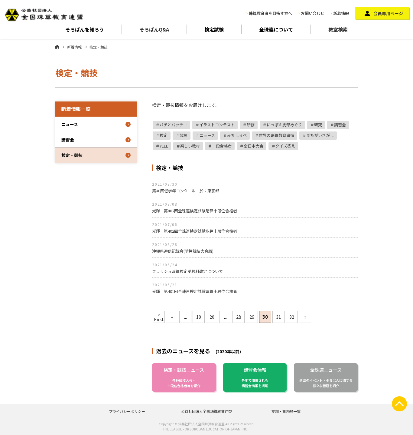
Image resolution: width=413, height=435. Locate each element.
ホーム (57, 47)
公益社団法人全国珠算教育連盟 (206, 411)
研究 (318, 125)
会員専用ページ (388, 13)
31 (278, 317)
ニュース (207, 135)
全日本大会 (253, 146)
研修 (251, 125)
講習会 (340, 125)
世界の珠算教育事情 (276, 135)
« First (159, 316)
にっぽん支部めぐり (284, 125)
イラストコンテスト (217, 125)
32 (291, 317)
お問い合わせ (312, 13)
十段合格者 (222, 146)
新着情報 (341, 13)
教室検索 (338, 29)
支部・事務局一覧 (286, 411)
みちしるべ (237, 135)
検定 (163, 135)
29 (251, 317)
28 (238, 317)
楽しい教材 (190, 146)
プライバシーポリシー (127, 411)
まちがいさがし (320, 135)
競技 (183, 135)
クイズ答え (285, 146)
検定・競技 (72, 155)
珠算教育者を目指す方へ (270, 13)
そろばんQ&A (154, 29)
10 (198, 317)
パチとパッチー (173, 125)
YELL (164, 146)
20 (212, 317)
